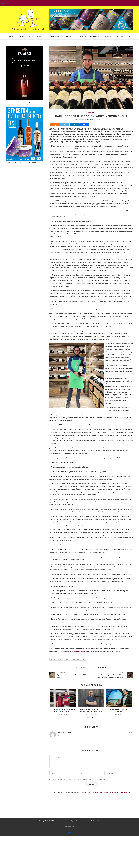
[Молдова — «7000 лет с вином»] (119, 698)
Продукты (41, 36)
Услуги (130, 36)
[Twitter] (64, 124)
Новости (9, 36)
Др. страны (107, 36)
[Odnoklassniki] (55, 124)
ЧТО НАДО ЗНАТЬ (25, 36)
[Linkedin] (74, 124)
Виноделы (54, 36)
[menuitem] (3, 3)
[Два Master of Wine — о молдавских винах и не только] (63, 698)
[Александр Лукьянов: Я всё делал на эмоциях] (91, 698)
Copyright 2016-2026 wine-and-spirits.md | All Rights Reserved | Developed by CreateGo (69, 821)
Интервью (94, 36)
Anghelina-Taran (87, 119)
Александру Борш (78, 659)
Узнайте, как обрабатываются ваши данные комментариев (109, 792)
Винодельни (67, 36)
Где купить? (82, 36)
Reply (131, 732)
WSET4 (67, 659)
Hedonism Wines (56, 659)
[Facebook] (84, 124)
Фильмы (120, 36)
